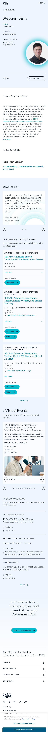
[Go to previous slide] (4, 229)
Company (6, 662)
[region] (24, 724)
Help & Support (9, 669)
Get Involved (8, 681)
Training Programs (11, 675)
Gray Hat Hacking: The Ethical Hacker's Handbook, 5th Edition (23, 167)
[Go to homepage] (5, 3)
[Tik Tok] (25, 702)
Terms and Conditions (9, 710)
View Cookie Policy (28, 719)
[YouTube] (14, 702)
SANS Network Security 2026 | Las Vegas (21, 315)
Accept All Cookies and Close (24, 730)
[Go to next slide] (43, 229)
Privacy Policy (7, 707)
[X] (9, 702)
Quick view (8, 272)
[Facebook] (20, 702)
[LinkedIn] (4, 702)
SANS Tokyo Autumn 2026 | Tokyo (19, 371)
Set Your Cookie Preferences (24, 723)
